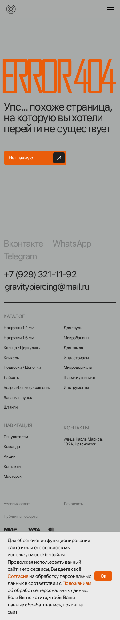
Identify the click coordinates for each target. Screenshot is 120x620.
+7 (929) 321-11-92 (40, 274)
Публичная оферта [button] (21, 516)
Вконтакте (23, 243)
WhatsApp (72, 243)
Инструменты (76, 387)
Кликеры (12, 357)
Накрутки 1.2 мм (19, 327)
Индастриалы (76, 357)
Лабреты (12, 377)
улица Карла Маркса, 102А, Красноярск (83, 441)
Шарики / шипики (79, 377)
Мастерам (13, 476)
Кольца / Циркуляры (22, 347)
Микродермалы (78, 367)
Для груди (73, 327)
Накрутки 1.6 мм (19, 337)
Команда (12, 446)
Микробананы (76, 337)
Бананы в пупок (18, 397)
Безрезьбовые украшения (27, 387)
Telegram (20, 256)
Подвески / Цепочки (22, 367)
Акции (9, 456)
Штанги (11, 407)
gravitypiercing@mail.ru (47, 286)
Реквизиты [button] (74, 503)
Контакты (12, 466)
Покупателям (16, 436)
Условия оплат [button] (17, 503)
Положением (76, 583)
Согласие (18, 576)
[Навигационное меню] (110, 9)
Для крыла (73, 347)
